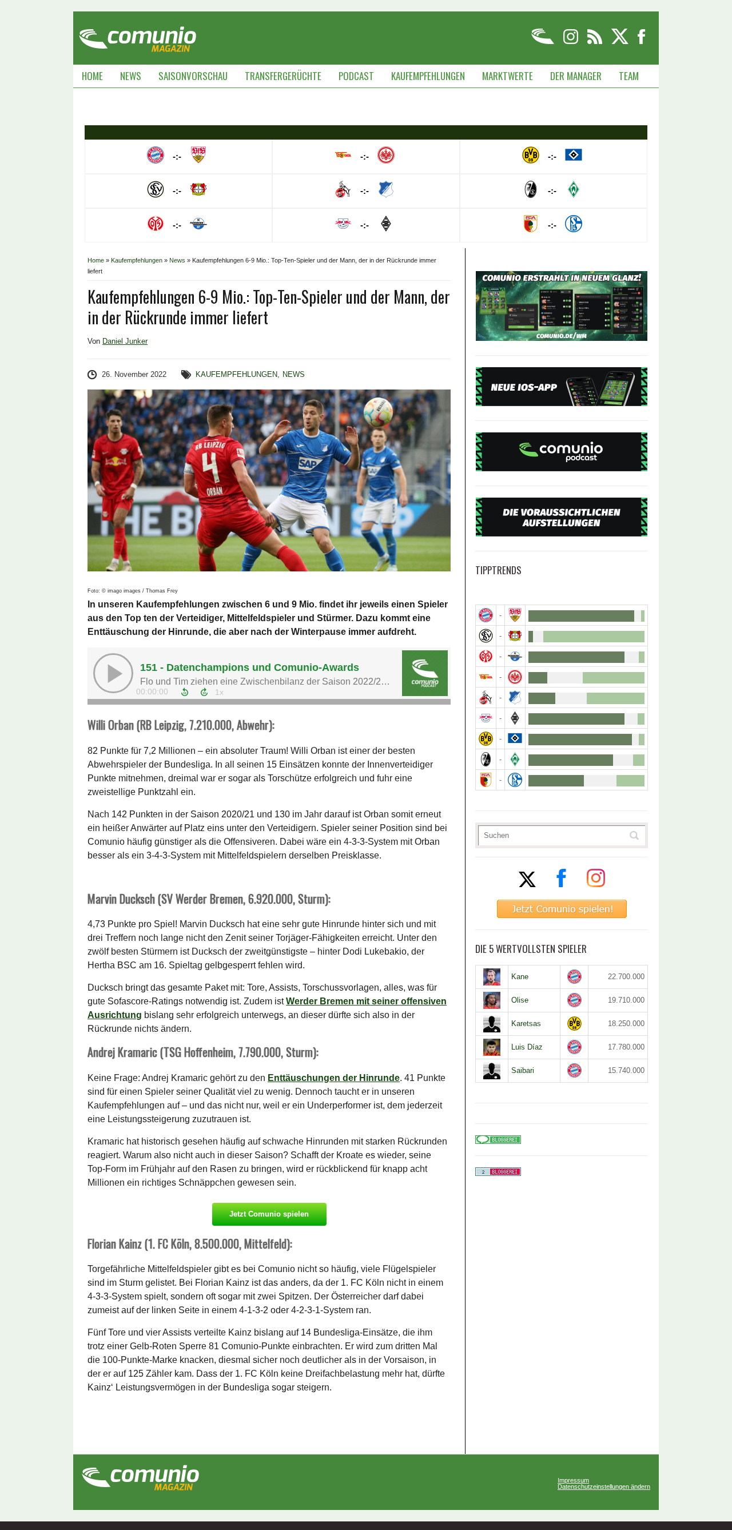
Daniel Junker (125, 341)
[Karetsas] (492, 1023)
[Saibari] (492, 1070)
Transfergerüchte (283, 76)
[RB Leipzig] (486, 718)
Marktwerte (507, 76)
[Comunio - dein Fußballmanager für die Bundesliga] (543, 42)
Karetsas (526, 1023)
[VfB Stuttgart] (515, 615)
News (130, 76)
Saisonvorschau (193, 76)
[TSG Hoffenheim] (515, 697)
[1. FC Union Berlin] (486, 677)
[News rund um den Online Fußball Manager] (137, 35)
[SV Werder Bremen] (515, 759)
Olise (519, 1000)
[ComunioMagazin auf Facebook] (642, 42)
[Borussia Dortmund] (486, 739)
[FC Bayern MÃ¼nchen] (486, 615)
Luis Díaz (527, 1047)
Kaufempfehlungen (428, 76)
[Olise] (492, 1000)
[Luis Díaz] (492, 1047)
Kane (519, 976)
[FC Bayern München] (574, 976)
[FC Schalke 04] (515, 780)
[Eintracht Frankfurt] (515, 677)
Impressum (573, 1480)
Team (629, 76)
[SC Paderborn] (515, 656)
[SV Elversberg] (486, 636)
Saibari (522, 1070)
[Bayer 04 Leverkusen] (515, 636)
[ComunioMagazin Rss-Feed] (595, 42)
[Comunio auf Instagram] (571, 42)
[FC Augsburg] (486, 780)
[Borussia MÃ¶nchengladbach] (515, 718)
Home (92, 76)
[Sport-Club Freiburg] (486, 759)
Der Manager (576, 76)
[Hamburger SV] (515, 739)
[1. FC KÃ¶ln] (486, 697)
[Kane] (492, 976)
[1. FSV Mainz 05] (486, 656)
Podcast (356, 76)
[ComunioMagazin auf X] (620, 42)
